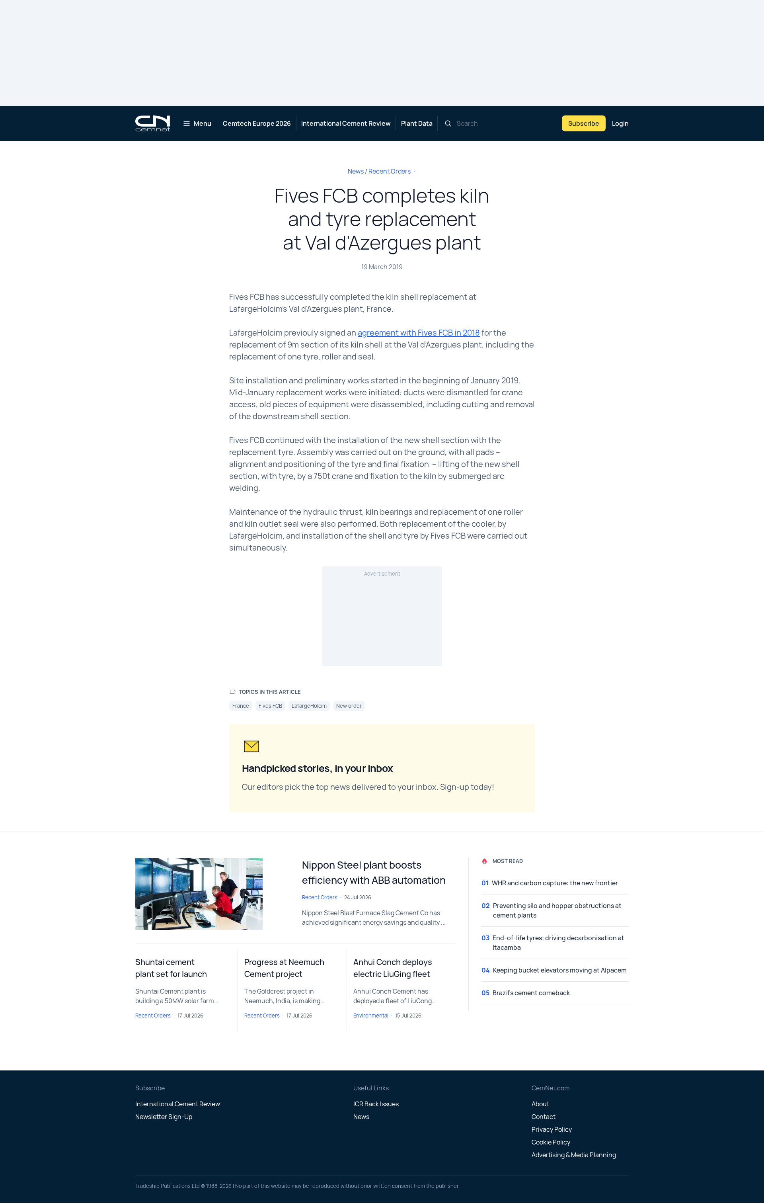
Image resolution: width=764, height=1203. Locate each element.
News (356, 171)
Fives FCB (270, 705)
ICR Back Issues (376, 1103)
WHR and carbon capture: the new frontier (555, 883)
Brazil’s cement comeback (531, 992)
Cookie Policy (551, 1142)
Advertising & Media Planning (574, 1154)
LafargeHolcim (309, 705)
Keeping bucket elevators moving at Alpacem (560, 970)
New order (349, 705)
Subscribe (583, 123)
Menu (202, 123)
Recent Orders (389, 171)
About (540, 1103)
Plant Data (417, 123)
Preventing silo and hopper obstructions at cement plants (557, 910)
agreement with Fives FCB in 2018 (419, 332)
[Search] (448, 123)
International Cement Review (346, 123)
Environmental (370, 1015)
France (240, 705)
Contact (543, 1116)
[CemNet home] (152, 123)
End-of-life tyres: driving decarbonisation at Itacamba (558, 942)
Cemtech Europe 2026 (257, 123)
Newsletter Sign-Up (163, 1116)
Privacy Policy (552, 1129)
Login (620, 123)
